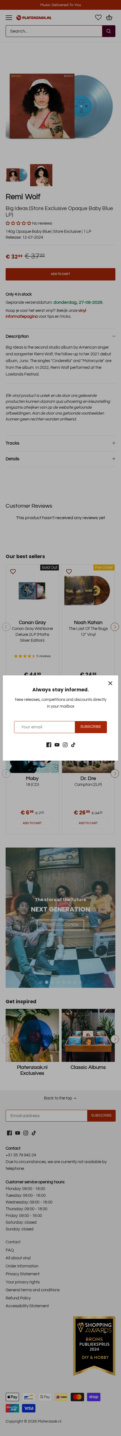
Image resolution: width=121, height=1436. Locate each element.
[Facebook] (48, 744)
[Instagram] (65, 744)
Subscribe (90, 727)
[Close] (110, 683)
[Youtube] (57, 744)
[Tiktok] (73, 744)
